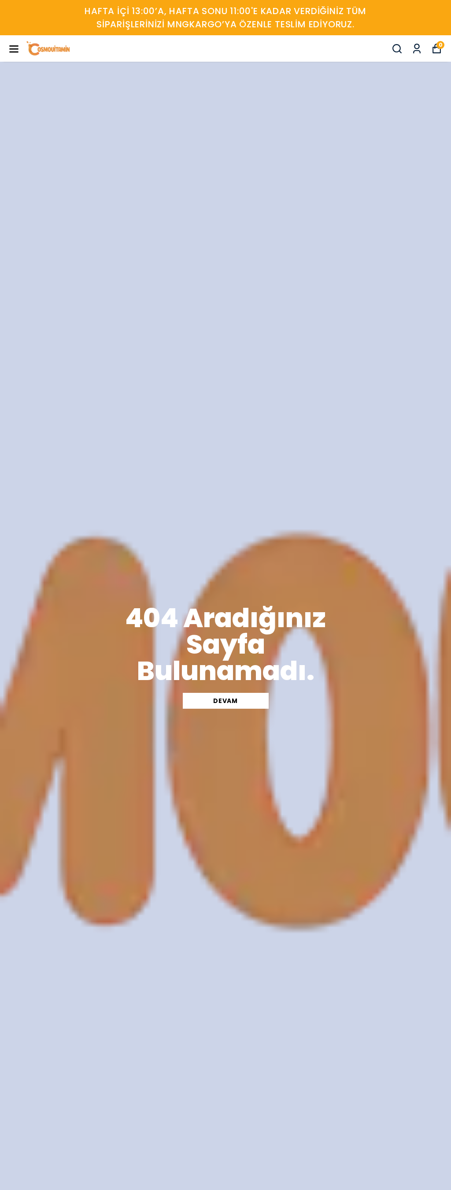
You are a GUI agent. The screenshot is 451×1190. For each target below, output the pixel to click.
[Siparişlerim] (416, 48)
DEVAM (225, 700)
